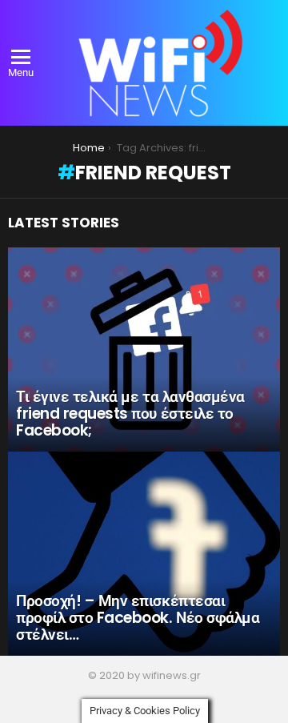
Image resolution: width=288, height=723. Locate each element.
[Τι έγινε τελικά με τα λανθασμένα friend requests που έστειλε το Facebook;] (144, 349)
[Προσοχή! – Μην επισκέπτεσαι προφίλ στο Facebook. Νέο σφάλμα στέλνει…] (144, 554)
